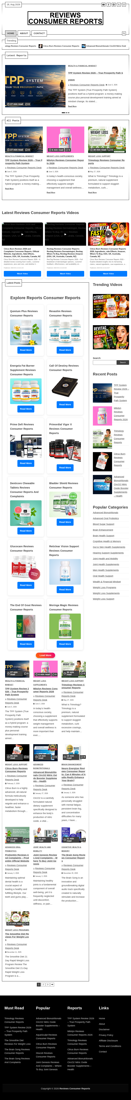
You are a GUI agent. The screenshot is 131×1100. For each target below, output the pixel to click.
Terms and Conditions (110, 1046)
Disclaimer (104, 1029)
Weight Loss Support (99, 156)
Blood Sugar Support (103, 524)
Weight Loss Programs (17, 930)
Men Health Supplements (106, 570)
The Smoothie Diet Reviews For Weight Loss (17, 937)
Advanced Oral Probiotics (106, 518)
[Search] (124, 33)
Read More (72, 106)
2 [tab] (66, 112)
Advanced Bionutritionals (105, 512)
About (24, 33)
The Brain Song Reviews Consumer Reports (73, 858)
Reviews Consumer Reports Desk (87, 85)
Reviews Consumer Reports (74, 1088)
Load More (45, 655)
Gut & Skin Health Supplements (109, 547)
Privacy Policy (106, 1035)
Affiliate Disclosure (108, 1040)
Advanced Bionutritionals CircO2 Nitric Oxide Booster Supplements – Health (71, 46)
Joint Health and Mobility (105, 558)
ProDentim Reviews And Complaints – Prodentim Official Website (17, 858)
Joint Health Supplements (106, 564)
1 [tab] (63, 112)
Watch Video (22, 274)
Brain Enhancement (72, 764)
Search (97, 358)
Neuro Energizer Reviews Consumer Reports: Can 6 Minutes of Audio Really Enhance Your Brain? (74, 774)
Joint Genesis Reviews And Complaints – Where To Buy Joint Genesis (49, 1066)
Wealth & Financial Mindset (82, 66)
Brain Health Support (103, 535)
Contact (39, 33)
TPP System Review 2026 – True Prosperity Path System (17, 691)
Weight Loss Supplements (60, 156)
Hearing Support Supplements (108, 553)
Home (10, 33)
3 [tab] (68, 112)
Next (52, 985)
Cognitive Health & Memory (107, 541)
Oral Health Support (103, 576)
